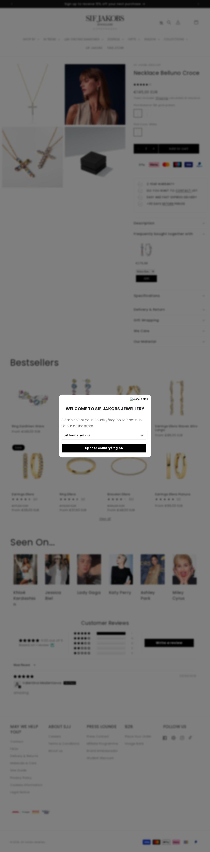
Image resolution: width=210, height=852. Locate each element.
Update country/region (104, 448)
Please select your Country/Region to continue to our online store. (102, 423)
